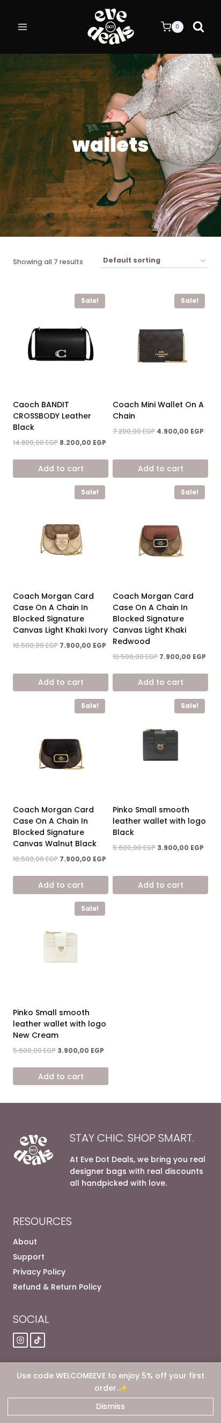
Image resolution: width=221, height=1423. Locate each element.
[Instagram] (20, 1340)
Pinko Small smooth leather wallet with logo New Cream (59, 1023)
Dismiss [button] (110, 1406)
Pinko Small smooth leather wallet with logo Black (159, 821)
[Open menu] (23, 26)
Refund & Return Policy (57, 1287)
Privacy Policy (39, 1271)
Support (29, 1256)
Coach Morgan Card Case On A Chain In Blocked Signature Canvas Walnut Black (55, 826)
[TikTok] (37, 1340)
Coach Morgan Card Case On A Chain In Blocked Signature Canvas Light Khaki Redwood (153, 619)
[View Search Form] (198, 27)
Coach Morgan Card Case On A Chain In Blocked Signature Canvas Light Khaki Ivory (60, 613)
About (25, 1241)
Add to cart (61, 468)
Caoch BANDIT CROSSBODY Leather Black (52, 416)
